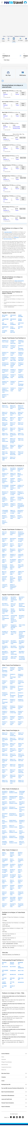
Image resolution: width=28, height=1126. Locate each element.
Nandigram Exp (6, 175)
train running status (8, 238)
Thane (17, 105)
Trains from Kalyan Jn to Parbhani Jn (11, 954)
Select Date (22, 93)
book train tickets (8, 232)
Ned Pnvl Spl (5, 90)
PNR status (16, 237)
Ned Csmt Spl (5, 206)
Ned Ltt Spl (4, 112)
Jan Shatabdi (5, 145)
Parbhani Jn (6, 139)
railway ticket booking (19, 280)
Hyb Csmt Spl (5, 155)
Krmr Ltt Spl (5, 101)
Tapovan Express (6, 165)
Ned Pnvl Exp (5, 185)
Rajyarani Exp (5, 216)
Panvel (17, 94)
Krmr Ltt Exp (5, 123)
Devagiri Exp (5, 196)
